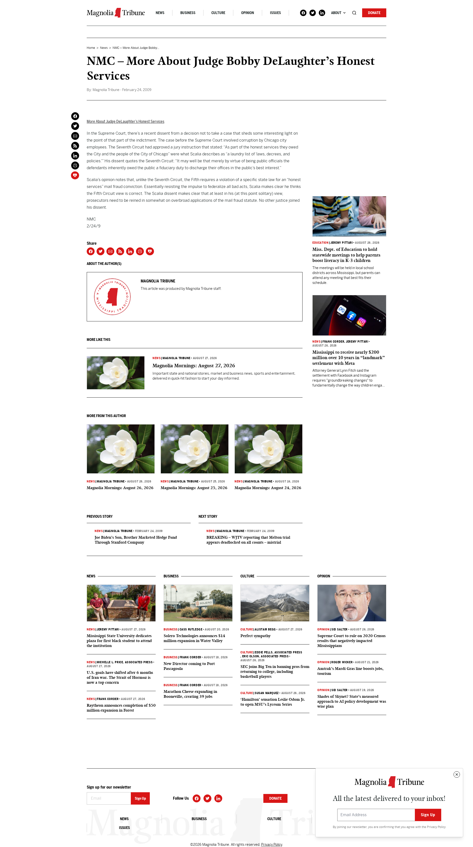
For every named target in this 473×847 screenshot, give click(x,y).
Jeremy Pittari (341, 242)
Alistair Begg (265, 629)
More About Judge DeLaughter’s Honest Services (125, 121)
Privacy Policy (436, 827)
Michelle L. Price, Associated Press (124, 662)
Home (91, 48)
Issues (275, 13)
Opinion (247, 13)
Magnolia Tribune (176, 358)
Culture (218, 13)
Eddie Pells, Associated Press (278, 652)
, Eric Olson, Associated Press (264, 656)
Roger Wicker (342, 662)
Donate (374, 13)
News (160, 13)
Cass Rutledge (191, 629)
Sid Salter (339, 629)
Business (187, 13)
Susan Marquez (267, 693)
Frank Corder (333, 341)
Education (320, 242)
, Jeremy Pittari (356, 341)
